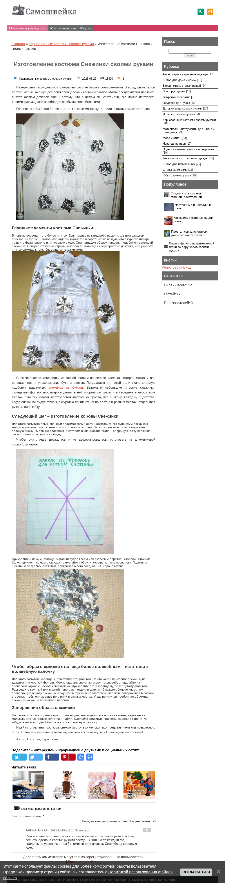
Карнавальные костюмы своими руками (45, 78)
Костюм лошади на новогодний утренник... (138, 793)
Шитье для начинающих (179, 164)
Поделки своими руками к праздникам (188, 149)
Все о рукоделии (174, 91)
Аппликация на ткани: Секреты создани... (99, 793)
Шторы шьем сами (175, 169)
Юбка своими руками (177, 175)
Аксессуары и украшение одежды (185, 74)
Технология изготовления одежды (185, 158)
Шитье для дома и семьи (179, 80)
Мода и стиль (172, 138)
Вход (210, 11)
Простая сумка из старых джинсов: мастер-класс (189, 233)
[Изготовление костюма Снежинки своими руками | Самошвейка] (80, 757)
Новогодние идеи (174, 143)
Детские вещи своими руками (182, 108)
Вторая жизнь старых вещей (182, 85)
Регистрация (200, 11)
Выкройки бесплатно (176, 97)
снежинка (27, 808)
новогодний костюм (48, 808)
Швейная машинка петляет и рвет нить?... (27, 793)
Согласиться (196, 872)
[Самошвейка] (44, 17)
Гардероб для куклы (176, 102)
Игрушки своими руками (179, 114)
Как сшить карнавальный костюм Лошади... (63, 793)
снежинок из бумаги (66, 387)
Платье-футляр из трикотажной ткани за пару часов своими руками (191, 247)
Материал (82, 830)
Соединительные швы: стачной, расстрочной (187, 195)
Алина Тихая (36, 830)
